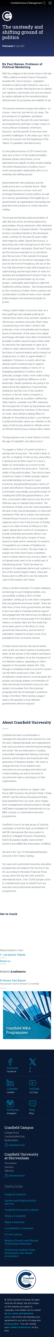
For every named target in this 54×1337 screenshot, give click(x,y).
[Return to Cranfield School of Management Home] (7, 16)
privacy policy (11, 1324)
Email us (5, 961)
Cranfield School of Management (26, 3)
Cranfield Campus (18, 1127)
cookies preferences (20, 1327)
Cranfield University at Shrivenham (21, 1156)
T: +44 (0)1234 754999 (12, 954)
